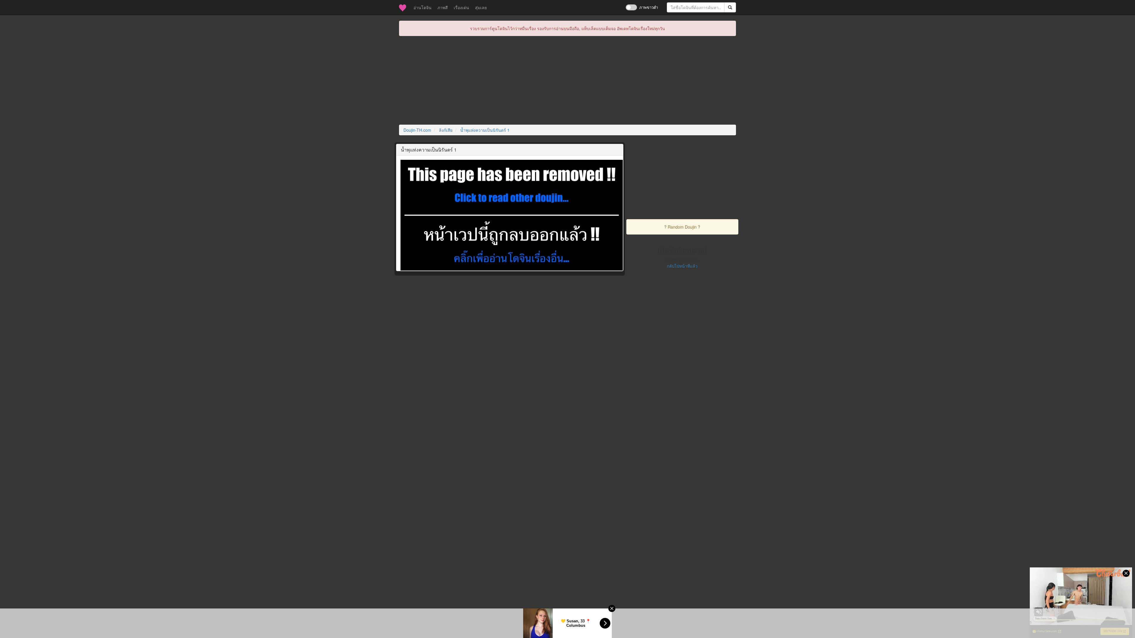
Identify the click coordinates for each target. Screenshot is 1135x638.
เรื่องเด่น (461, 7)
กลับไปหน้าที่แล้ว (682, 266)
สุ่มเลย (481, 7)
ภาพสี (442, 7)
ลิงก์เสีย (446, 130)
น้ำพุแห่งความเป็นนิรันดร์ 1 (485, 130)
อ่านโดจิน (424, 7)
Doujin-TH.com (417, 130)
